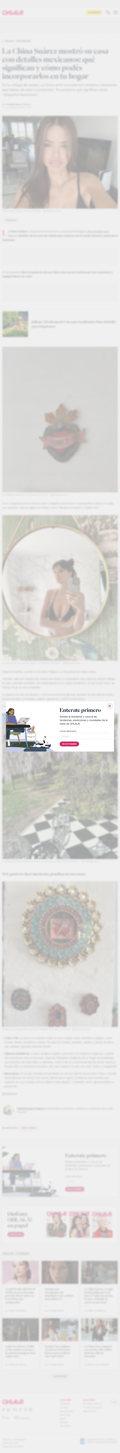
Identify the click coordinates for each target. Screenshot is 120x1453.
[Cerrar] (110, 706)
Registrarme (69, 744)
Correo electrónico (68, 731)
